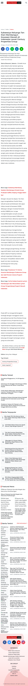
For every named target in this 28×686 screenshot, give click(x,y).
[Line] (21, 49)
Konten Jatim (14, 675)
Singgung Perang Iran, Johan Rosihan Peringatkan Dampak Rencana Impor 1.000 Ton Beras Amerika (14, 470)
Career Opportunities (14, 652)
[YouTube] (19, 642)
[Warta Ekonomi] (14, 2)
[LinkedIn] (17, 49)
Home (2, 29)
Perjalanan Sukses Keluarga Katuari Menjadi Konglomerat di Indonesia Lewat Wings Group (14, 399)
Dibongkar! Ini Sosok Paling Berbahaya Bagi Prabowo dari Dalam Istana (14, 442)
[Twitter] (7, 49)
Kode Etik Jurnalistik (14, 658)
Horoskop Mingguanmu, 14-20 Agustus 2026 (12, 379)
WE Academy (14, 671)
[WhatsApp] (12, 49)
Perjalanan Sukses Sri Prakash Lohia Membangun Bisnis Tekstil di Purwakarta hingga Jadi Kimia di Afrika (13, 405)
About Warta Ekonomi (14, 650)
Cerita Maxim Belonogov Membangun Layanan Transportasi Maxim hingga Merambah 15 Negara (12, 392)
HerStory (14, 666)
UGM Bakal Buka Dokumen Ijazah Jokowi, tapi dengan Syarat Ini (15, 425)
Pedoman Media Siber (14, 654)
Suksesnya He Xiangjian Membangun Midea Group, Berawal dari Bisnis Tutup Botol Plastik (14, 385)
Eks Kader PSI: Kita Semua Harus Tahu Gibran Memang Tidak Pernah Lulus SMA (14, 417)
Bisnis (12, 29)
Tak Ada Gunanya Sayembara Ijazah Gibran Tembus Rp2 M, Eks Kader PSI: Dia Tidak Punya (15, 434)
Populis (14, 668)
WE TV (14, 673)
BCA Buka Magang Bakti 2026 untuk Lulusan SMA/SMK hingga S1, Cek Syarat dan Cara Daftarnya (15, 478)
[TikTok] (14, 642)
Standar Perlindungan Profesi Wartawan (14, 656)
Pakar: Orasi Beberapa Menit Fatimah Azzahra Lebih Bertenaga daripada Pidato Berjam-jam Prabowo (15, 460)
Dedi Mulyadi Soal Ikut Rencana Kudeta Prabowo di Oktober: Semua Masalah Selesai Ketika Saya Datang (14, 451)
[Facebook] (3, 49)
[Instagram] (23, 642)
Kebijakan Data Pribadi (14, 660)
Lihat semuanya (21, 523)
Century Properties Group (9, 361)
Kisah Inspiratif (6, 365)
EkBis (7, 29)
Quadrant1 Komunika (14, 670)
